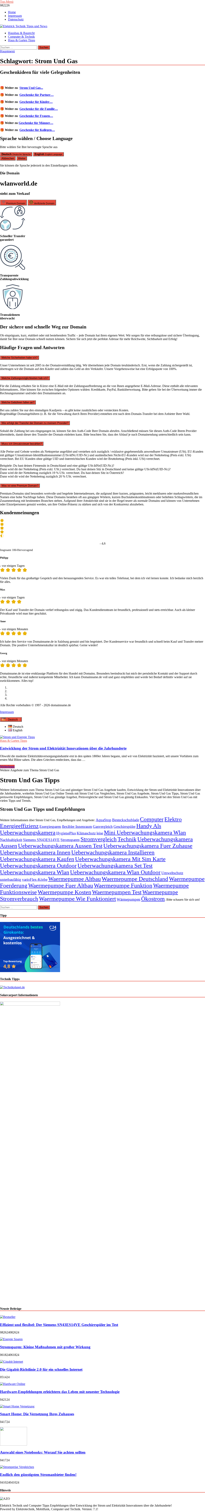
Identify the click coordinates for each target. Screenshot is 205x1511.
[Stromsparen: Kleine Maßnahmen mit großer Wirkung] (11, 1339)
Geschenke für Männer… (36, 123)
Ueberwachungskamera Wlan (34, 872)
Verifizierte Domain (43, 203)
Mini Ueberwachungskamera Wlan (145, 832)
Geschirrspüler (125, 826)
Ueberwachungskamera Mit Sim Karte (120, 859)
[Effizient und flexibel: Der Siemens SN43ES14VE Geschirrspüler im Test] (7, 1317)
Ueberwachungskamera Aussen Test (60, 845)
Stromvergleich (98, 839)
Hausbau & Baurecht (21, 33)
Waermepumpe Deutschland (135, 879)
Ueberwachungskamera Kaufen (37, 859)
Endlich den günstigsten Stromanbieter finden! (38, 1474)
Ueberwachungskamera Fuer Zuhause (147, 845)
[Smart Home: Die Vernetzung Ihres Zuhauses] (17, 1406)
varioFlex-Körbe (34, 879)
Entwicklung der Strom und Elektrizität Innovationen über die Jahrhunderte (63, 748)
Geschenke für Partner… (36, 95)
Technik (127, 839)
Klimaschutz (86, 833)
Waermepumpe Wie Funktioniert (77, 898)
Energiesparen (50, 826)
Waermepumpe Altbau (74, 879)
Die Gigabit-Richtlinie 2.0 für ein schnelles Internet (41, 1369)
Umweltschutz (172, 873)
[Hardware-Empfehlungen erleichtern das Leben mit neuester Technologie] (12, 1384)
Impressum (15, 15)
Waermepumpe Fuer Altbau (60, 885)
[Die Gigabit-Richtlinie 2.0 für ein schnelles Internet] (11, 1361)
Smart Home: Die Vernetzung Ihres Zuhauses (37, 1414)
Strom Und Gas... (31, 87)
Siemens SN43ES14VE (41, 840)
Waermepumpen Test (117, 892)
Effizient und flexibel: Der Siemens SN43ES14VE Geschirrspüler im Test (59, 1325)
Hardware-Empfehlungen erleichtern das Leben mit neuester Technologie (60, 1392)
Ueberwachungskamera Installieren (113, 852)
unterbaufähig (10, 879)
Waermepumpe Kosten (64, 892)
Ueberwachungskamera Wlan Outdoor (115, 872)
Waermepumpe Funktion (123, 885)
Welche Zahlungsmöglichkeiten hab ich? (25, 378)
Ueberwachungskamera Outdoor (38, 865)
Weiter (21, 158)
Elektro (173, 819)
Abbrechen (8, 158)
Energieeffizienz (19, 826)
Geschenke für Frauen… (36, 116)
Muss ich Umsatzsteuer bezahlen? (22, 443)
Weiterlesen (7, 766)
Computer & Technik (21, 36)
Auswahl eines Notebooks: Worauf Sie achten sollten (42, 1452)
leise (99, 833)
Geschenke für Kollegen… (37, 130)
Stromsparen (70, 840)
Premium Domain (15, 203)
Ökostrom (153, 898)
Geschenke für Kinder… (36, 102)
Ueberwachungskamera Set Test (115, 865)
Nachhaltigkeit (11, 840)
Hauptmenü (7, 51)
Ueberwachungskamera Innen (35, 852)
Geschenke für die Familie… (38, 109)
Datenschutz (16, 19)
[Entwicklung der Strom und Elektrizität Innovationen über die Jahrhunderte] (102, 737)
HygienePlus (66, 833)
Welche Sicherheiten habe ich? (19, 357)
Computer (152, 819)
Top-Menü (6, 1)
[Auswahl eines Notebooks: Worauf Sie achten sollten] (13, 1444)
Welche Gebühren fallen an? (18, 402)
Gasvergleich (103, 826)
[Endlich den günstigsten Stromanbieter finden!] (17, 1467)
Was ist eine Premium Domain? (20, 485)
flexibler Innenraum (77, 826)
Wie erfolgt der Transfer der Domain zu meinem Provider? (35, 423)
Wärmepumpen (128, 899)
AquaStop (103, 820)
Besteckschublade (125, 820)
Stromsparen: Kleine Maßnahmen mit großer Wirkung (45, 1347)
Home (12, 12)
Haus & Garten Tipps (21, 40)
